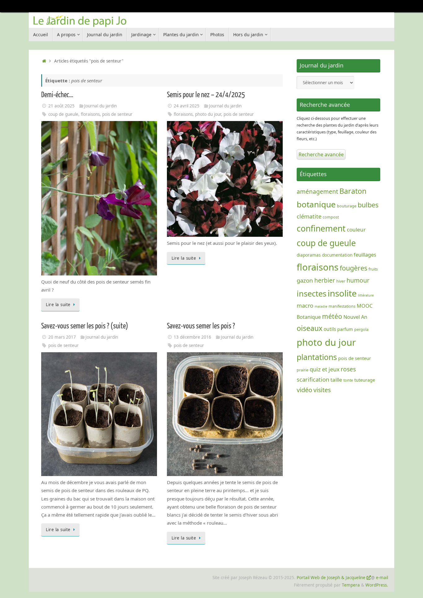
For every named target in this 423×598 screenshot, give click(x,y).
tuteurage (364, 380)
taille (336, 379)
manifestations (342, 306)
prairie (302, 370)
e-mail (382, 577)
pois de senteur (117, 114)
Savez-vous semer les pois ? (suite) (84, 326)
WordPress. (376, 585)
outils (330, 329)
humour (358, 280)
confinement (321, 228)
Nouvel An (355, 317)
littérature (366, 295)
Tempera (351, 585)
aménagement (317, 192)
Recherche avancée (321, 154)
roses (348, 369)
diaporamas (309, 255)
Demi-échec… (57, 95)
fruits (373, 269)
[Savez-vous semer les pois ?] (229, 474)
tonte (348, 380)
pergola (361, 329)
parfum (345, 329)
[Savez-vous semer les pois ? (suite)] (103, 474)
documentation (337, 255)
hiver (340, 281)
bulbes (368, 204)
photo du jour (208, 114)
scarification (313, 379)
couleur (356, 229)
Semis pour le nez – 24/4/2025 (206, 95)
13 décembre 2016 (192, 337)
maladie (321, 306)
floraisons (90, 114)
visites (322, 390)
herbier (324, 280)
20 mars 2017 (62, 337)
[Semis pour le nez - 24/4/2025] (225, 235)
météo (332, 316)
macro (305, 305)
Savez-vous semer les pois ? (201, 326)
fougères (353, 267)
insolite (342, 293)
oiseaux (309, 328)
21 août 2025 (61, 106)
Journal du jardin (100, 106)
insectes (311, 293)
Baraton (352, 191)
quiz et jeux (324, 369)
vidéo (304, 390)
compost (331, 217)
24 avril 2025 (186, 106)
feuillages (365, 254)
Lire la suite (58, 304)
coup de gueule (63, 114)
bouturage (346, 206)
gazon (305, 280)
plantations (317, 357)
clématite (309, 216)
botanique (316, 204)
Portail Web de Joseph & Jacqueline (331, 577)
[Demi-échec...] (99, 274)
